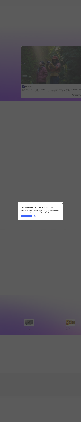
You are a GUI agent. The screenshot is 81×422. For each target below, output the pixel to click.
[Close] (62, 203)
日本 (35, 216)
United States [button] (27, 216)
